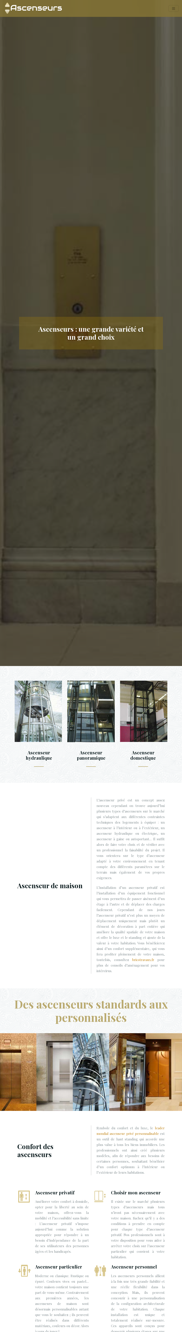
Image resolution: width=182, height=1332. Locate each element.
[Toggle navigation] (173, 8)
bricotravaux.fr (143, 959)
